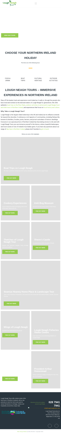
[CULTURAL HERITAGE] (38, 73)
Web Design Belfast (22, 431)
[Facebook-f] (50, 426)
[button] (36, 3)
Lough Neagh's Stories (16, 369)
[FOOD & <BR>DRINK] (8, 73)
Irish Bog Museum (43, 203)
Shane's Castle (42, 239)
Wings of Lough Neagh (16, 327)
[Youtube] (56, 426)
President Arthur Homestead (43, 370)
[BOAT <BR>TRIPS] (23, 73)
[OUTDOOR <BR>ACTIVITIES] (53, 73)
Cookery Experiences (15, 203)
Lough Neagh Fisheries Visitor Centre (46, 331)
